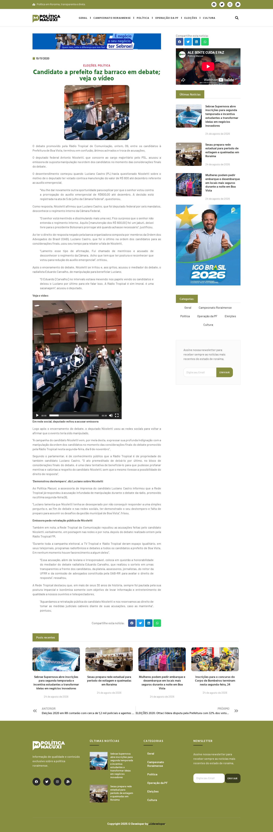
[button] (237, 18)
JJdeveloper (157, 823)
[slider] (74, 415)
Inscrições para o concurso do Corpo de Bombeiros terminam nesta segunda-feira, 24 (215, 681)
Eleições (190, 18)
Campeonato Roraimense (112, 18)
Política (143, 18)
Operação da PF (167, 18)
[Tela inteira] (117, 415)
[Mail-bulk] (237, 4)
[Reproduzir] (37, 415)
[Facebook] (214, 4)
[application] (77, 359)
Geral (83, 18)
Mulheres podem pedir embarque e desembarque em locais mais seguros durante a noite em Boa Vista (222, 183)
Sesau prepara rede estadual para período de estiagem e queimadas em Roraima (222, 150)
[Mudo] (111, 415)
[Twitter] (222, 4)
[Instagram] (230, 4)
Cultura (209, 18)
